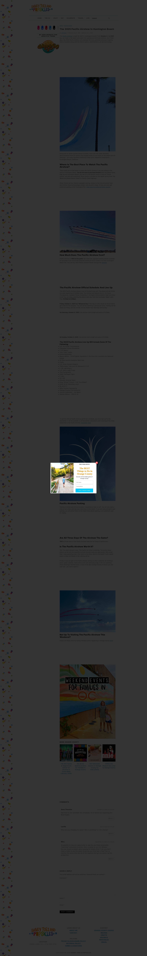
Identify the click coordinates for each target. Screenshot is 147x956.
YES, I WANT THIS (84, 490)
